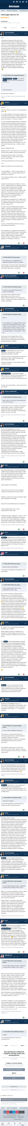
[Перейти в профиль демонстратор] (2, 781)
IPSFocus (14, 1114)
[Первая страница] (2, 28)
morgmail (7, 246)
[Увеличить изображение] (16, 51)
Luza (6, 465)
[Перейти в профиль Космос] (2, 103)
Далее (22, 27)
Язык (18, 1114)
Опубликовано (12, 34)
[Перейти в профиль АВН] (2, 553)
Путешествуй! (20, 1117)
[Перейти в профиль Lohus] (2, 346)
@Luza (15, 78)
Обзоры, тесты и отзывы (14, 22)
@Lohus (4, 685)
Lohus (6, 345)
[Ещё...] (25, 34)
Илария (7, 698)
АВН (6, 552)
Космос (6, 21)
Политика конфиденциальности (9, 1116)
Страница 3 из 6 (14, 27)
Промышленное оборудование (10, 1117)
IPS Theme (9, 1114)
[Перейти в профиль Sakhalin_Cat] (2, 956)
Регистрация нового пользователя (14, 1069)
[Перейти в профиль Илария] (2, 699)
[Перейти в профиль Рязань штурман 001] (2, 276)
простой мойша (9, 32)
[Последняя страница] (26, 28)
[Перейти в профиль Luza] (2, 465)
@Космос (4, 537)
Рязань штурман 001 (11, 276)
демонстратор (9, 780)
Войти (14, 1078)
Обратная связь (20, 1116)
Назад (5, 27)
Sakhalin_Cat (8, 955)
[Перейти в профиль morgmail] (2, 247)
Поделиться (14, 1086)
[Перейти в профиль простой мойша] (2, 33)
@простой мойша (7, 78)
